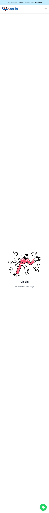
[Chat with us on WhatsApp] (43, 507)
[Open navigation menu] (45, 9)
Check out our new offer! (33, 2)
